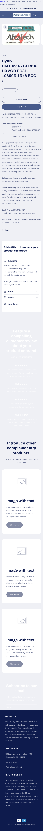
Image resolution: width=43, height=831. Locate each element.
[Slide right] (26, 49)
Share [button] (7, 230)
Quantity (5, 86)
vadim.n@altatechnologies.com (22, 213)
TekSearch (17, 824)
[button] (3, 14)
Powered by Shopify (28, 824)
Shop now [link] (14, 525)
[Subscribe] (35, 707)
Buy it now (21, 107)
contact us (6, 181)
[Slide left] (16, 49)
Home (2, 1)
